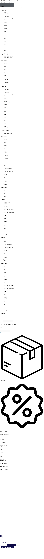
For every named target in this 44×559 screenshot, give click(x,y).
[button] (22, 319)
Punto (5, 73)
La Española (4, 34)
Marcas (3, 84)
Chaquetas (5, 44)
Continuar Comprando (7, 547)
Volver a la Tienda (11, 545)
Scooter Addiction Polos (8, 57)
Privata (3, 45)
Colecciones (4, 60)
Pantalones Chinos (7, 70)
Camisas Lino (7, 13)
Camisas (5, 12)
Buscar (1, 320)
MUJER (5, 32)
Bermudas (5, 21)
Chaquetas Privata (7, 48)
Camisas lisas (7, 16)
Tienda (5, 62)
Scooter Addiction (5, 54)
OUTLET (5, 78)
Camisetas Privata (7, 51)
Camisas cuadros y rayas (9, 18)
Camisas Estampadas (8, 15)
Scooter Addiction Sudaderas (9, 59)
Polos (5, 19)
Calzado (5, 38)
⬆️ (0, 332)
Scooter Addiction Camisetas (9, 56)
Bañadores (5, 22)
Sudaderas (5, 31)
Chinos (5, 23)
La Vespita (4, 10)
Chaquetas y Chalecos (7, 26)
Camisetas (5, 25)
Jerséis (5, 29)
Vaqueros (5, 28)
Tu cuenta (2, 6)
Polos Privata (6, 53)
